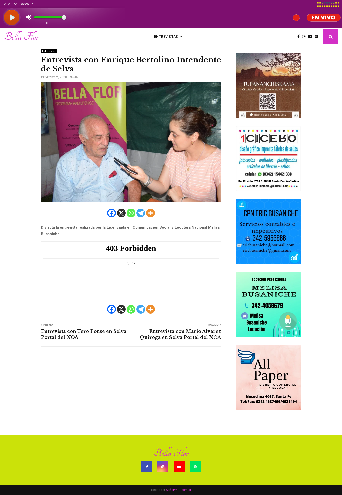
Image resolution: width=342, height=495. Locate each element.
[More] (150, 213)
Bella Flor (21, 37)
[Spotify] (318, 37)
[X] (121, 213)
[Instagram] (305, 37)
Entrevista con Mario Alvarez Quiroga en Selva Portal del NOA (180, 334)
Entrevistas (166, 37)
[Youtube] (311, 37)
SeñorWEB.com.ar (178, 490)
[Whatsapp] (131, 213)
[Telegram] (140, 213)
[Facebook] (299, 37)
